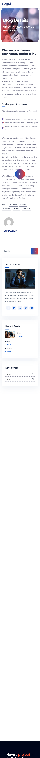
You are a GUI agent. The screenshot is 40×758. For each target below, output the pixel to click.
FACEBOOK (13, 205)
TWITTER (23, 205)
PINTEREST (6, 208)
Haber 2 (8, 341)
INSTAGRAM (26, 208)
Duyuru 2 (8, 349)
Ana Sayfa (8, 27)
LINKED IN (16, 208)
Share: (4, 204)
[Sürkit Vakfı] (9, 4)
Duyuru (28, 27)
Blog (19, 27)
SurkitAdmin (10, 230)
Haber (21, 379)
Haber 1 (19, 333)
